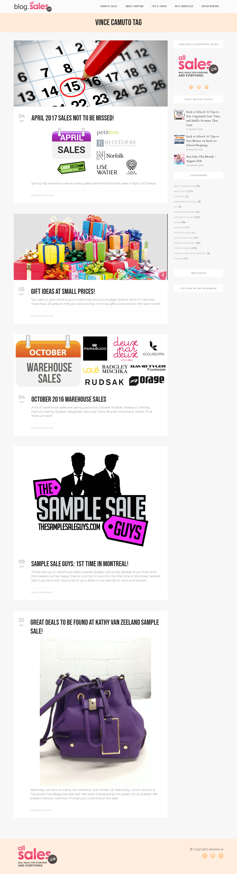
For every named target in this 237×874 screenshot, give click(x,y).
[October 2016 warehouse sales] (91, 361)
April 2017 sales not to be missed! (72, 118)
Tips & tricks (182, 248)
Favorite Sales (42, 195)
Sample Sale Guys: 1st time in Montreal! (79, 564)
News (177, 222)
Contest (179, 196)
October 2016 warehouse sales (68, 399)
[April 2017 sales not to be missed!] (91, 73)
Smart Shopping (185, 243)
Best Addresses (184, 186)
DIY (176, 207)
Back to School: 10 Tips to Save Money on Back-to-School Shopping (202, 140)
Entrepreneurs (184, 212)
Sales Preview (41, 592)
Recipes (179, 227)
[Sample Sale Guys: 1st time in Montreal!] (91, 499)
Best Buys (180, 191)
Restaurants (182, 232)
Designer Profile (186, 201)
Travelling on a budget (190, 253)
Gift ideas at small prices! (63, 291)
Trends (179, 258)
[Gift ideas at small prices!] (91, 247)
